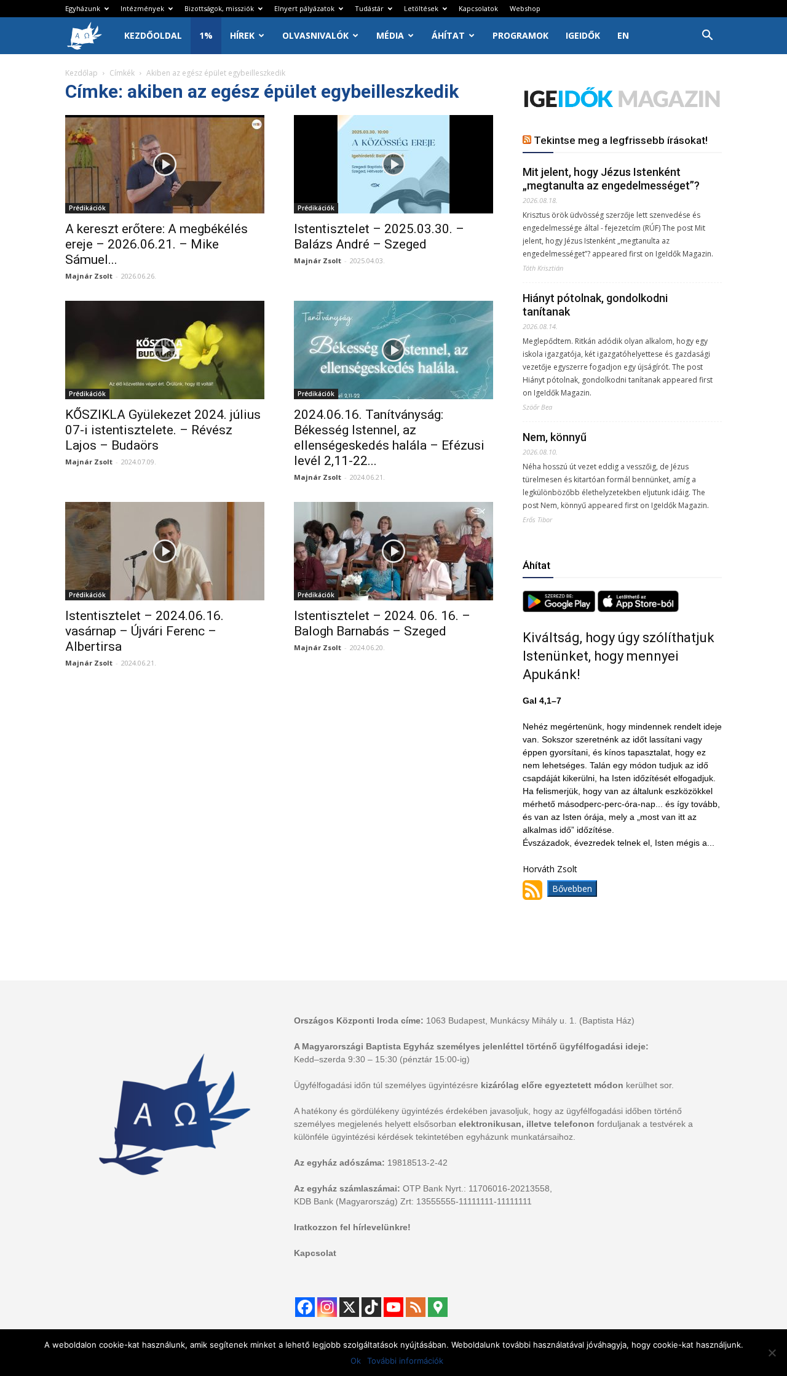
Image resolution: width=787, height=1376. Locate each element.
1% (206, 35)
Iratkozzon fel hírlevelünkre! (352, 1227)
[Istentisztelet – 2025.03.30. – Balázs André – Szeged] (393, 164)
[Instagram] (327, 1307)
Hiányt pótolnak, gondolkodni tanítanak (595, 305)
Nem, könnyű (555, 437)
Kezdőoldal (153, 35)
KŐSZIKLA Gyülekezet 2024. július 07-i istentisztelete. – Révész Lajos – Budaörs (163, 430)
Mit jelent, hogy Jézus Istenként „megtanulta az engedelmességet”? (611, 178)
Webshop (525, 8)
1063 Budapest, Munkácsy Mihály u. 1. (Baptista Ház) (530, 1020)
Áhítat (448, 35)
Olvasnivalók (315, 35)
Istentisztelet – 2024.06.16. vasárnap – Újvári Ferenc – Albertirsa (144, 631)
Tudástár (369, 8)
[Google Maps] (438, 1307)
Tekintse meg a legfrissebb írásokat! (621, 140)
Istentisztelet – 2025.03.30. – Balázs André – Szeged (379, 236)
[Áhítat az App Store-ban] (638, 608)
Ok (355, 1361)
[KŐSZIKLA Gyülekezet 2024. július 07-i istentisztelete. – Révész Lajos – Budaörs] (164, 350)
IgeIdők (583, 35)
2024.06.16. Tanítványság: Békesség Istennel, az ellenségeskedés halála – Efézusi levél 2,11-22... (389, 437)
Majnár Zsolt (89, 275)
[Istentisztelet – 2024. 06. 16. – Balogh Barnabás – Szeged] (393, 551)
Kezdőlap (81, 73)
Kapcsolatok (478, 8)
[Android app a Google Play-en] (560, 608)
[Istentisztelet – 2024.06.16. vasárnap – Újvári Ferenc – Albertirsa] (164, 551)
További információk (405, 1361)
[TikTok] (371, 1307)
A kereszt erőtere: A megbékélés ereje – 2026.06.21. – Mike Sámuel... (156, 244)
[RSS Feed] (415, 1307)
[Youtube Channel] (393, 1307)
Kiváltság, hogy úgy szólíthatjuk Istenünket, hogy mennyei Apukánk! (618, 656)
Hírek (242, 35)
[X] (349, 1307)
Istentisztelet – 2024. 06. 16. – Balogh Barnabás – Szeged (382, 623)
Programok (520, 35)
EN (623, 35)
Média (390, 35)
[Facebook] (305, 1307)
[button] (707, 36)
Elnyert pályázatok (304, 8)
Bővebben (572, 888)
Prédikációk (87, 208)
